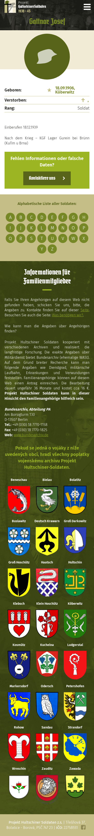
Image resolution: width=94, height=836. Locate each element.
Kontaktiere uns (42, 178)
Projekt (32, 7)
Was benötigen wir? (67, 315)
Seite (85, 310)
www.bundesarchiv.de (31, 435)
